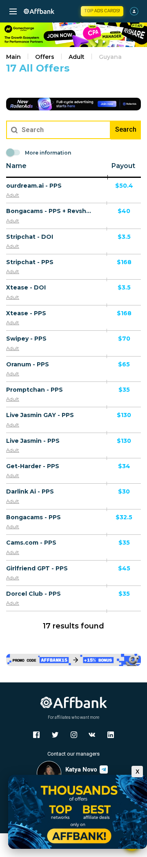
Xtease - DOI (26, 287)
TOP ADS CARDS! (102, 10)
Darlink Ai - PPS (30, 491)
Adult (77, 57)
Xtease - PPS (26, 313)
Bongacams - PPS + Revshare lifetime (50, 211)
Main (13, 57)
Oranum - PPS (27, 364)
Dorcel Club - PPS (33, 593)
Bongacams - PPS (33, 517)
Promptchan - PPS (34, 389)
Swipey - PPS (26, 338)
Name (16, 166)
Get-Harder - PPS (32, 466)
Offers (44, 57)
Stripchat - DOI (29, 236)
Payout (123, 166)
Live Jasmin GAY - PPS (40, 415)
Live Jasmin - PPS (33, 440)
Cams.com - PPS (31, 542)
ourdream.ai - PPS (34, 185)
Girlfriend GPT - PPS (37, 568)
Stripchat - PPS (29, 262)
